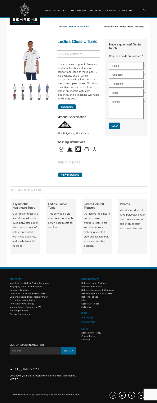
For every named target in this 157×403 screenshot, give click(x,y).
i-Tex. (84, 300)
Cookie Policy (88, 336)
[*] (126, 66)
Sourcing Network (19, 310)
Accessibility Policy (91, 332)
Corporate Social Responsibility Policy (29, 297)
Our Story (60, 10)
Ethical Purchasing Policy (22, 300)
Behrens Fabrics (89, 297)
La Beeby (86, 307)
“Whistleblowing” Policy (22, 303)
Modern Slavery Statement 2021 (26, 307)
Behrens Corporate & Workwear (97, 290)
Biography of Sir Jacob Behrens (26, 286)
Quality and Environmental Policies (27, 293)
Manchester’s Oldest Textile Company (29, 283)
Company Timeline (19, 290)
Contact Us (125, 10)
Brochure (95, 10)
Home (48, 10)
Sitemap (85, 339)
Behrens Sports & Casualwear (96, 293)
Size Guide (67, 107)
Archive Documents (20, 314)
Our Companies (78, 10)
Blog (84, 313)
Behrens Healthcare (91, 286)
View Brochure (70, 175)
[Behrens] (25, 12)
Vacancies (110, 10)
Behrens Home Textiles (93, 283)
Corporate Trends (90, 303)
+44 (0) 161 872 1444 (25, 369)
